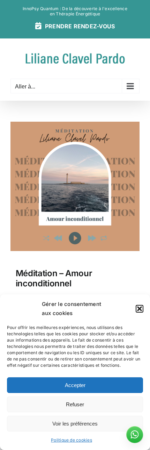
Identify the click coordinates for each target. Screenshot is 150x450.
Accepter (75, 385)
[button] (139, 308)
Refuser (75, 404)
